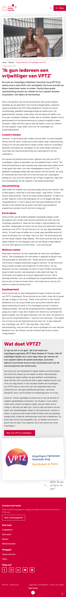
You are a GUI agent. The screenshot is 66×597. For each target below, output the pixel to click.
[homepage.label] (9, 7)
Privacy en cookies (57, 585)
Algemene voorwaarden (38, 585)
